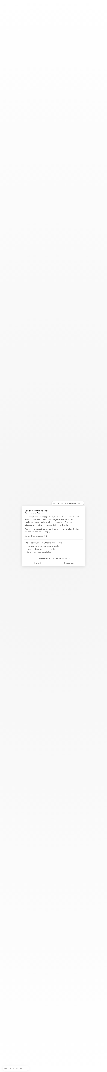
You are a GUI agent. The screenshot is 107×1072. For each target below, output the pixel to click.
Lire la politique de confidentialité (36, 536)
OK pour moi (69, 563)
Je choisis (37, 563)
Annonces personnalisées (39, 552)
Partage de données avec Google (43, 545)
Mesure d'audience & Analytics (41, 549)
